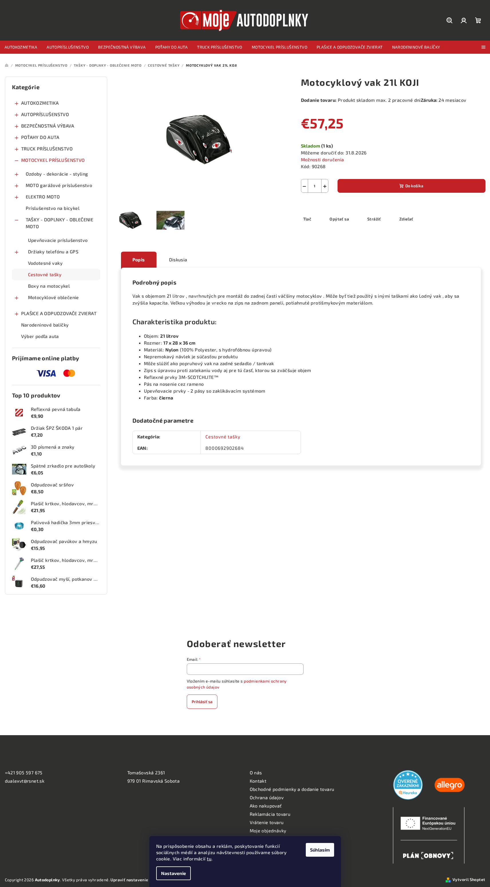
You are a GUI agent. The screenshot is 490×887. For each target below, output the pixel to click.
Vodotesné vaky (45, 263)
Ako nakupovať (266, 805)
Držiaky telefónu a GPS (53, 251)
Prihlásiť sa (202, 701)
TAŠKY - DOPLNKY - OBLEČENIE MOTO (60, 223)
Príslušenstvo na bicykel (53, 208)
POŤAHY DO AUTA (40, 137)
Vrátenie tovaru (267, 822)
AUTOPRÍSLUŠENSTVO (45, 114)
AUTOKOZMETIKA (40, 103)
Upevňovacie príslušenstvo (58, 240)
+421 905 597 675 (24, 772)
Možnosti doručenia (322, 159)
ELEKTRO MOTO (43, 196)
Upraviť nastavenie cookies (137, 879)
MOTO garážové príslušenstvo (59, 185)
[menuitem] (21, 47)
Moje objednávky (268, 830)
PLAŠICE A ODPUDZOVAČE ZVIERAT (59, 313)
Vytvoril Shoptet (469, 879)
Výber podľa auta (40, 336)
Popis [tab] (138, 259)
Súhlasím (320, 849)
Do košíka (414, 185)
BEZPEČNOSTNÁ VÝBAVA (47, 125)
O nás (256, 772)
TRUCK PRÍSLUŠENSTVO (47, 148)
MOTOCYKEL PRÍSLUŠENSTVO (53, 160)
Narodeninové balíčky (45, 324)
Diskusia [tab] (178, 259)
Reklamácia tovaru (270, 814)
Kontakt (258, 780)
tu (209, 858)
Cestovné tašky (45, 274)
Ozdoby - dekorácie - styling (57, 173)
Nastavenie (173, 873)
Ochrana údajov (267, 797)
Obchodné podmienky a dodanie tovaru (292, 789)
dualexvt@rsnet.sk (25, 780)
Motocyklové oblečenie (53, 297)
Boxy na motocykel (49, 286)
